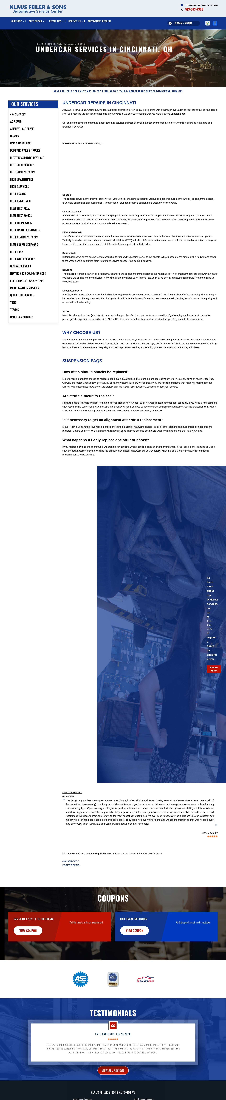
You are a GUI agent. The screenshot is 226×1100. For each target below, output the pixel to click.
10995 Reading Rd (58, 44)
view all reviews (113, 1070)
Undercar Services (72, 792)
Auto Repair (35, 21)
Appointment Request (99, 21)
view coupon (28, 930)
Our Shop (16, 21)
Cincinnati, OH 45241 (76, 44)
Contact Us (74, 21)
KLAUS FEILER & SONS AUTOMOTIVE (74, 91)
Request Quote (214, 669)
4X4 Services (70, 861)
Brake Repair (71, 865)
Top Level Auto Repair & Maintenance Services (127, 91)
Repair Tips (55, 21)
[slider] (212, 836)
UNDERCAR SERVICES (170, 91)
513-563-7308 (194, 9)
